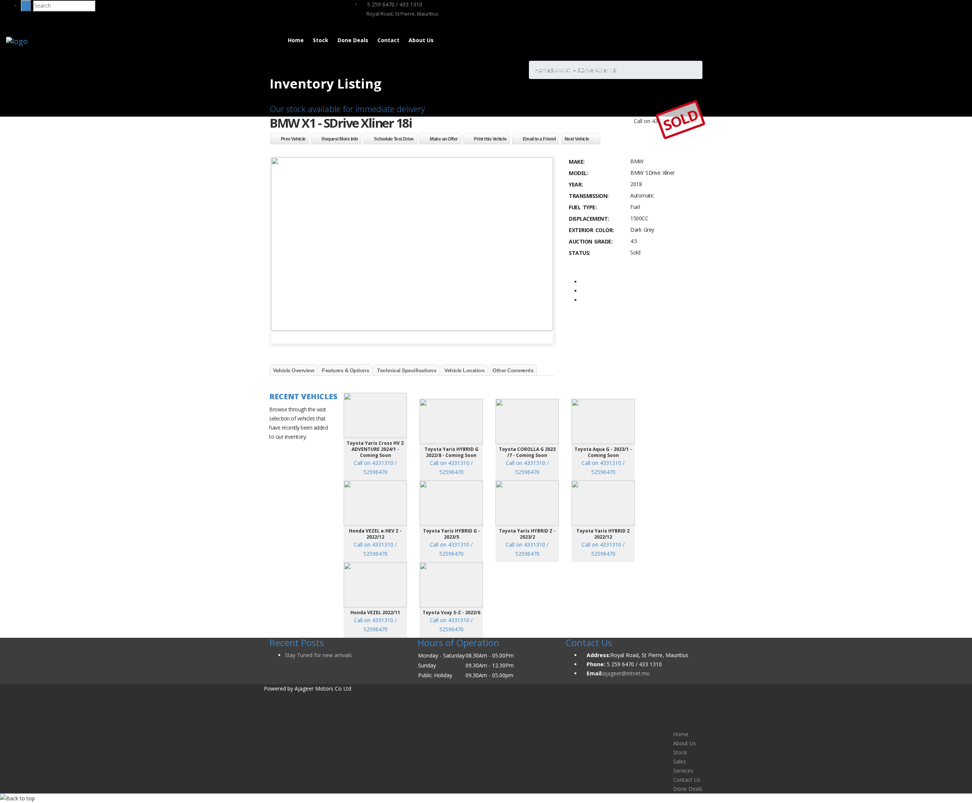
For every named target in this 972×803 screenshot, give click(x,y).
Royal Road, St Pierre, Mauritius (402, 13)
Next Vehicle (577, 139)
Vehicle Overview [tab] (293, 370)
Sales (679, 761)
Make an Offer (444, 139)
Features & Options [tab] (345, 370)
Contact (388, 40)
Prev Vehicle (293, 139)
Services (683, 770)
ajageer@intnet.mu (626, 673)
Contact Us (687, 779)
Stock (320, 40)
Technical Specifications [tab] (406, 370)
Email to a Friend (539, 139)
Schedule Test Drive (394, 139)
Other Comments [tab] (512, 370)
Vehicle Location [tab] (464, 370)
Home (296, 40)
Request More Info (340, 139)
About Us (421, 40)
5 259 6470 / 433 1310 (394, 4)
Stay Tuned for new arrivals (318, 655)
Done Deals (353, 40)
